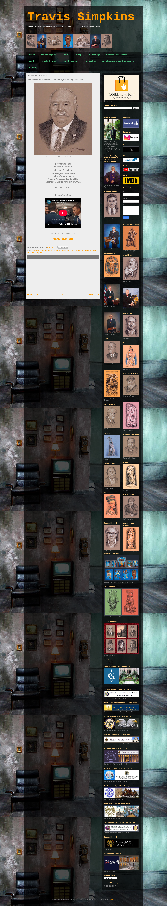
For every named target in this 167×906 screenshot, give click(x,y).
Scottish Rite (55, 250)
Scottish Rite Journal (116, 55)
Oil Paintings (94, 55)
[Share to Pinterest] (67, 247)
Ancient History (71, 61)
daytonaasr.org (63, 238)
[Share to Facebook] (65, 247)
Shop (78, 55)
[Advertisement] (63, 276)
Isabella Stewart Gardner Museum (118, 61)
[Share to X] (63, 247)
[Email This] (58, 247)
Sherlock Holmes (50, 61)
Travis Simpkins (81, 17)
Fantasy (33, 68)
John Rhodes (46, 250)
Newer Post (32, 294)
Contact (66, 55)
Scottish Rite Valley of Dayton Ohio (72, 250)
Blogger (111, 899)
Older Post (94, 294)
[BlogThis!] (61, 247)
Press (32, 55)
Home (63, 294)
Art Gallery (91, 61)
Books (32, 61)
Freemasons (36, 250)
